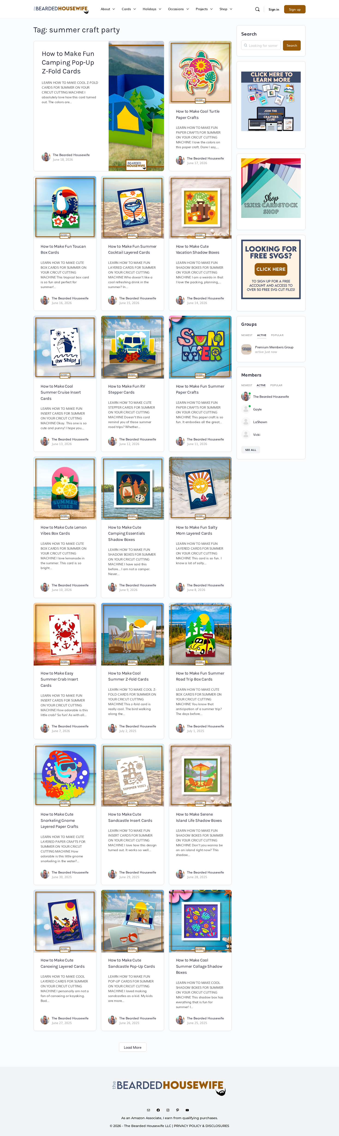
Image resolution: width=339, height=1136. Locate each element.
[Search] (257, 9)
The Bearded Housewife (71, 154)
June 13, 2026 (62, 444)
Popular (277, 335)
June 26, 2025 (129, 1023)
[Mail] (150, 1110)
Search (249, 33)
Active (262, 335)
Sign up (295, 9)
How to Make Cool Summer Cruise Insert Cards (61, 392)
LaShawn (260, 422)
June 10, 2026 (62, 590)
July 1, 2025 (195, 731)
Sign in (274, 9)
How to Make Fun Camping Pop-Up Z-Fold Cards (68, 62)
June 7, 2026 (61, 731)
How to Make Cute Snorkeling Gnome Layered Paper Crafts (59, 820)
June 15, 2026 (129, 303)
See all (250, 450)
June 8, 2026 (196, 590)
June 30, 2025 (62, 877)
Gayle (257, 409)
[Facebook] (159, 1110)
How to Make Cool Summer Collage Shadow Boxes (199, 966)
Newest (247, 335)
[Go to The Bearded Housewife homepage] (61, 8)
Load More (133, 1047)
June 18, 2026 (63, 159)
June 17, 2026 (197, 163)
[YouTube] (188, 1110)
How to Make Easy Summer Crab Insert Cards (59, 679)
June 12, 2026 (129, 444)
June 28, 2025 (197, 877)
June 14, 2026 (197, 303)
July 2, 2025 (127, 731)
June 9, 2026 (128, 590)
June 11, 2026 (197, 444)
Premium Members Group (274, 347)
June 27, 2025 (62, 1023)
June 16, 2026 (62, 303)
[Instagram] (169, 1110)
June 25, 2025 (197, 1023)
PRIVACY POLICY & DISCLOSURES (201, 1126)
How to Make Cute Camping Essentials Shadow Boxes (126, 533)
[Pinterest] (179, 1110)
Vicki (256, 434)
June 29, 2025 (129, 877)
